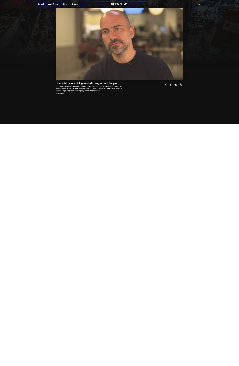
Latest (41, 4)
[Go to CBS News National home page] (119, 4)
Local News (53, 4)
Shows (75, 4)
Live (65, 4)
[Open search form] (199, 4)
